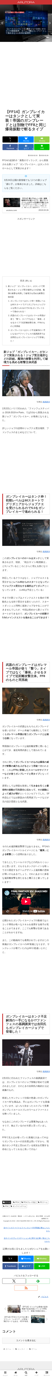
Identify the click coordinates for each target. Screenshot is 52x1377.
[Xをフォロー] (14, 1281)
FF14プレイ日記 (29, 1202)
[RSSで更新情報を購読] (26, 1288)
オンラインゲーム (19, 1206)
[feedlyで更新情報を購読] (38, 1281)
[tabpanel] (26, 23)
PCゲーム (43, 1202)
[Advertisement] (26, 77)
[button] (46, 741)
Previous (2, 23)
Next (50, 23)
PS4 (6, 1206)
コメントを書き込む (26, 1340)
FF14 (17, 1202)
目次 (22, 280)
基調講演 (46, 402)
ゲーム (7, 1202)
